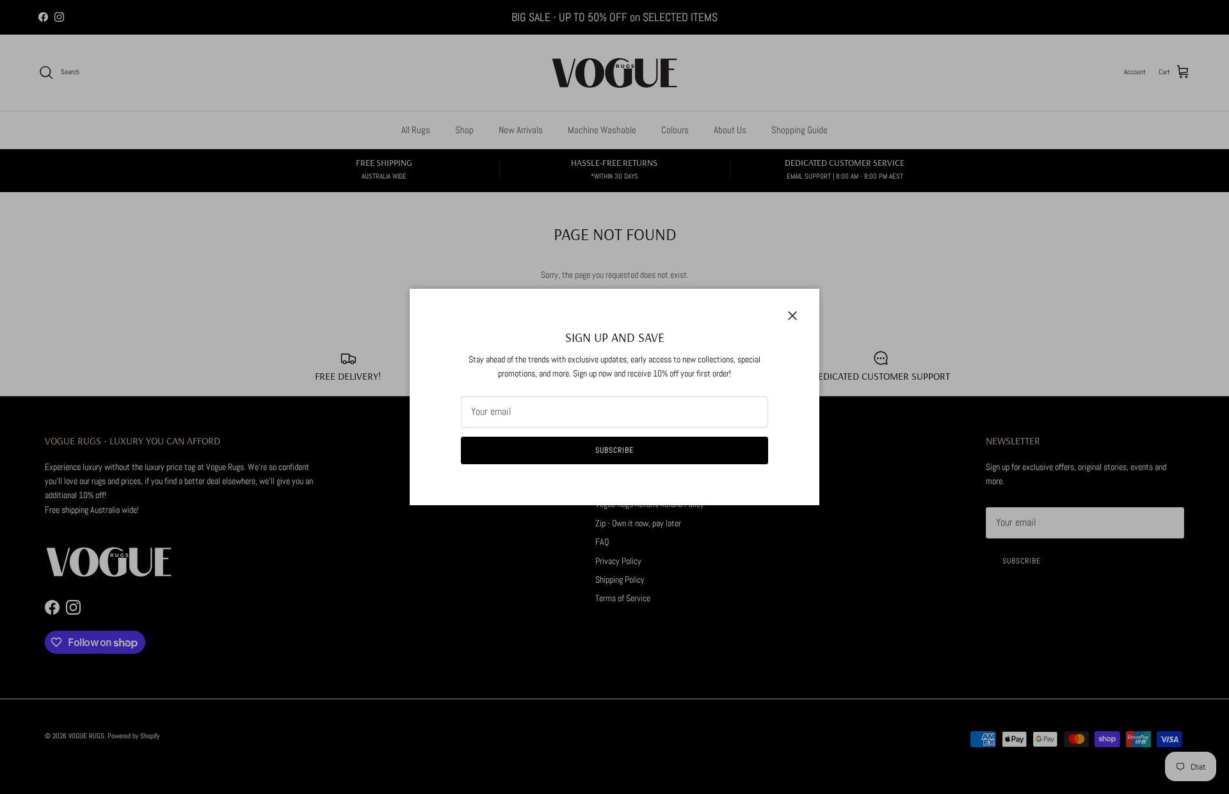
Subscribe (614, 450)
